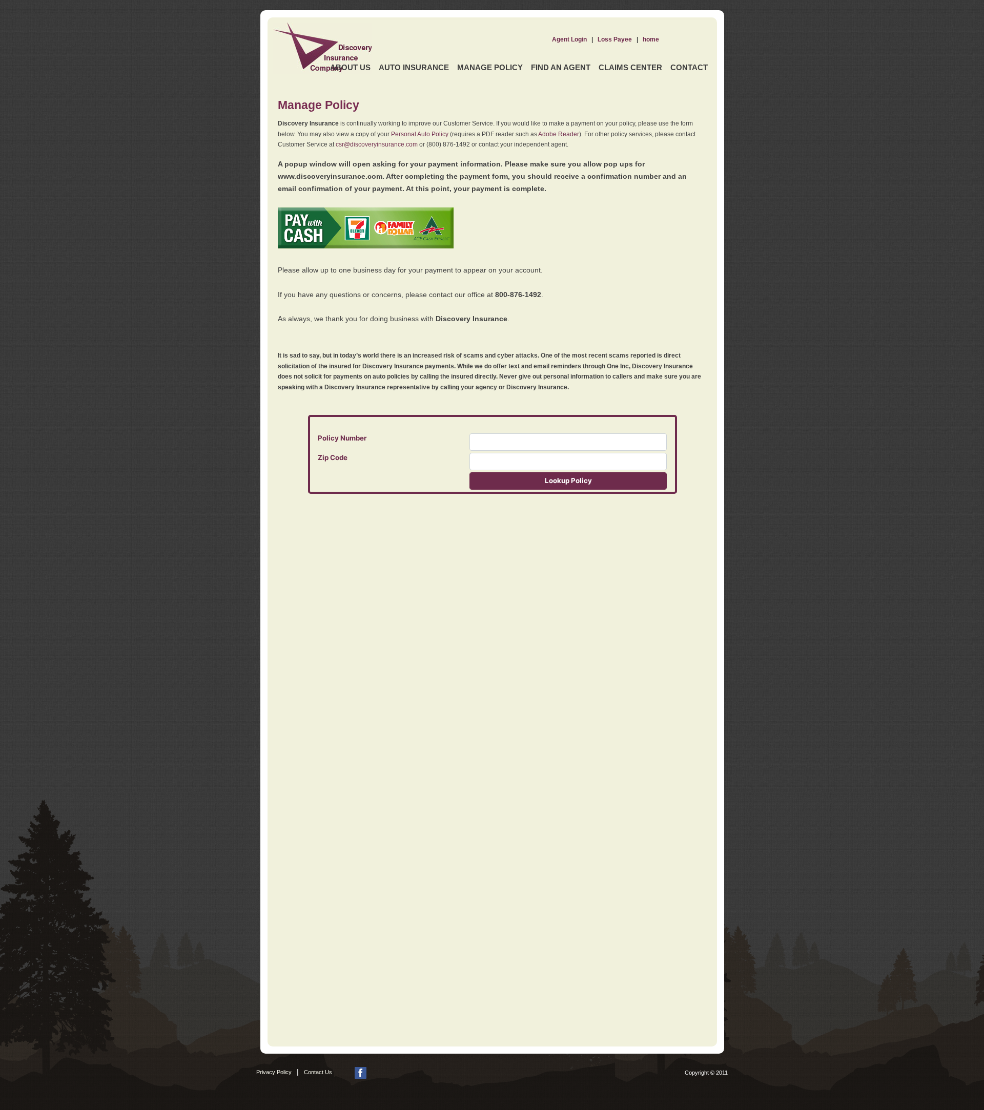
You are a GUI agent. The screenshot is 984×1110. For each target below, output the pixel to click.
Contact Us (318, 1072)
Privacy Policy (274, 1072)
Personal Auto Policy (419, 134)
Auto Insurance (414, 67)
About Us (350, 67)
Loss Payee (615, 39)
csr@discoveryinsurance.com (377, 144)
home (651, 39)
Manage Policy (490, 67)
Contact (689, 67)
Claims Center (630, 67)
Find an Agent (560, 67)
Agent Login (569, 39)
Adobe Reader (558, 134)
